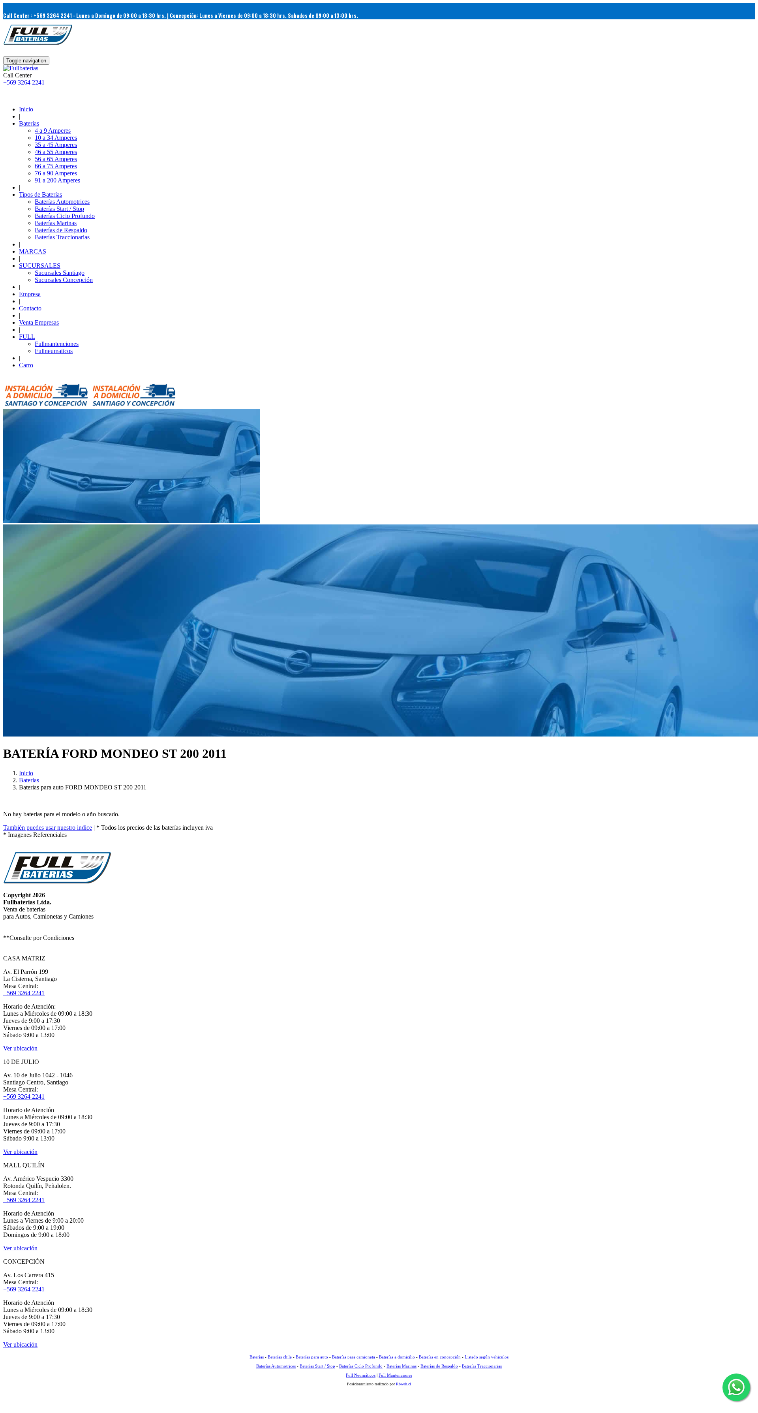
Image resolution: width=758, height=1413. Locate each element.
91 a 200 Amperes (57, 180)
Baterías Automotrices (62, 201)
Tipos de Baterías (40, 194)
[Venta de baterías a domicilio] (20, 68)
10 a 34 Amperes (56, 137)
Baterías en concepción (440, 1357)
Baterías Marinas (56, 223)
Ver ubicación (20, 1048)
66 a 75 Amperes (56, 166)
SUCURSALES (39, 265)
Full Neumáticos (360, 1375)
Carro (26, 365)
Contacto (30, 308)
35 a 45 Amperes (56, 144)
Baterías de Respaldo (61, 230)
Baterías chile (280, 1357)
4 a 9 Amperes (53, 130)
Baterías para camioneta (353, 1357)
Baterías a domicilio (397, 1357)
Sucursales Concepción (64, 279)
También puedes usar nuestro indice (47, 827)
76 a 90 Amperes (56, 173)
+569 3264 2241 (24, 82)
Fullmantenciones (57, 343)
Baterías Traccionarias (62, 237)
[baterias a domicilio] (46, 405)
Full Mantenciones (395, 1375)
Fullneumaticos (54, 351)
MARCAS (32, 251)
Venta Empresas (39, 322)
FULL (27, 336)
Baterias (29, 780)
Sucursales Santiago (59, 272)
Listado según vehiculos (486, 1357)
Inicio (26, 109)
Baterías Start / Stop (59, 208)
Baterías (29, 123)
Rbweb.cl (403, 1384)
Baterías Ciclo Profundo (65, 215)
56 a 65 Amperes (56, 159)
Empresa (30, 294)
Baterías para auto (312, 1357)
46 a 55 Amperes (56, 151)
